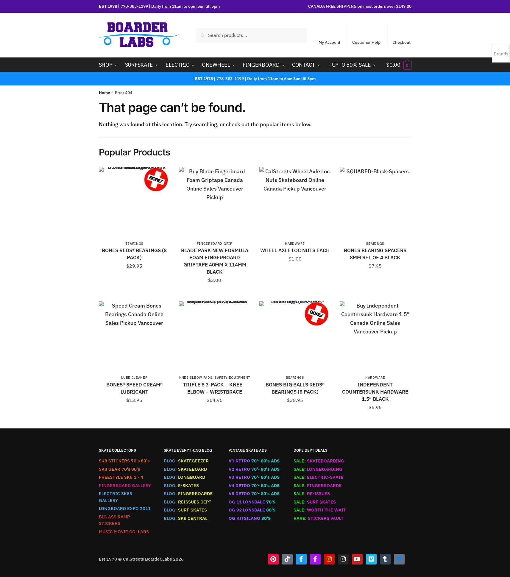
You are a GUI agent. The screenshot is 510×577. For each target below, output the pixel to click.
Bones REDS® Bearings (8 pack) (134, 254)
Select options (214, 414)
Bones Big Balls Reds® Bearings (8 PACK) (295, 388)
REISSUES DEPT (187, 502)
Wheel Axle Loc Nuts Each (295, 250)
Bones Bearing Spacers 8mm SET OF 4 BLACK (375, 254)
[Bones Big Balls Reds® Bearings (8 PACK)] (295, 337)
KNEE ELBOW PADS (196, 377)
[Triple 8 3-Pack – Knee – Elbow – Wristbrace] (214, 337)
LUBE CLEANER (134, 377)
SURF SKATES (185, 510)
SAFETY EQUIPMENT (232, 377)
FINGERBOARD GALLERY (125, 485)
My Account (329, 42)
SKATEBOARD (185, 469)
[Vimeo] (371, 559)
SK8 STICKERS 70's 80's (124, 461)
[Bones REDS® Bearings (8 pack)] (134, 202)
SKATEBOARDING (319, 461)
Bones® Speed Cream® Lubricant (134, 388)
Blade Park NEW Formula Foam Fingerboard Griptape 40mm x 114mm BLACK (214, 261)
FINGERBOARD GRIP (214, 243)
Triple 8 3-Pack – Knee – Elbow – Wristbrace (215, 388)
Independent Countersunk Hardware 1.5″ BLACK (375, 391)
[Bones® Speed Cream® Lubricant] (134, 337)
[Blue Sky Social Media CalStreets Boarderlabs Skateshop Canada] (399, 559)
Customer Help (366, 42)
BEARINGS (134, 243)
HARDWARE (295, 243)
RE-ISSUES (312, 493)
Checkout (401, 42)
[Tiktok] (287, 559)
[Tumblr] (385, 559)
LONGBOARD (184, 477)
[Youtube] (357, 559)
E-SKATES (181, 485)
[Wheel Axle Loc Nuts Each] (295, 202)
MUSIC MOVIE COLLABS (124, 531)
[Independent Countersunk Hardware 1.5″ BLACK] (375, 337)
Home (104, 92)
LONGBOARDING (318, 469)
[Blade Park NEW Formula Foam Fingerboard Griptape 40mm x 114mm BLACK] (214, 202)
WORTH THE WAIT (320, 510)
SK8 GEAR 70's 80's (119, 469)
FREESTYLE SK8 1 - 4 (121, 477)
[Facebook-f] (301, 559)
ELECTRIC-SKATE (319, 477)
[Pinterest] (273, 559)
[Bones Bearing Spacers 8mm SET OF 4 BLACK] (375, 202)
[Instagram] (329, 559)
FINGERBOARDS (188, 493)
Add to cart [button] (134, 279)
